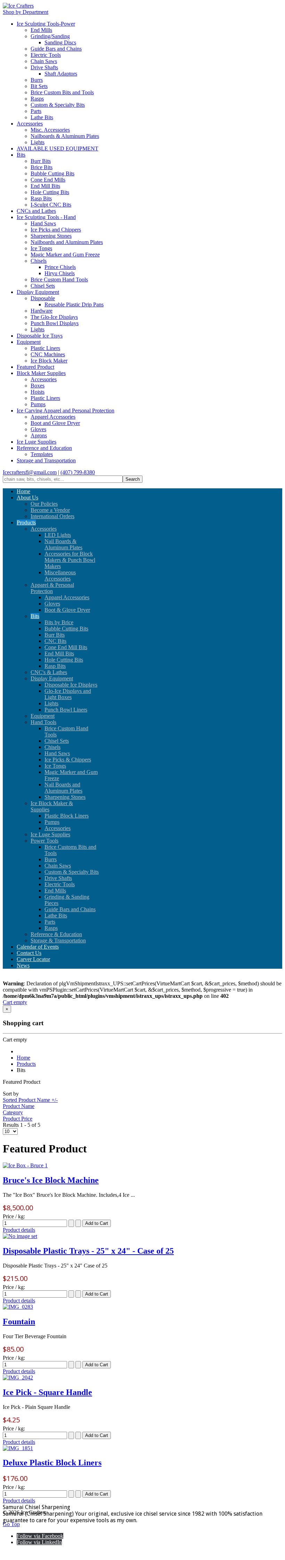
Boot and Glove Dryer (55, 423)
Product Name (18, 1106)
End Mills (41, 30)
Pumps (38, 404)
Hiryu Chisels (59, 273)
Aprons (39, 435)
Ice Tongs (41, 248)
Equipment (29, 342)
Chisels (39, 261)
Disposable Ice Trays (40, 336)
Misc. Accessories (50, 130)
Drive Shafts (44, 67)
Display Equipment (38, 292)
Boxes (37, 386)
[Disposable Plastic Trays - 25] (20, 1236)
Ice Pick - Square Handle (47, 1392)
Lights (37, 142)
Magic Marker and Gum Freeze (65, 255)
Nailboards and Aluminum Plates (67, 242)
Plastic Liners (45, 348)
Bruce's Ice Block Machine (51, 1180)
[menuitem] (23, 491)
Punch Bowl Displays (55, 323)
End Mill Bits (45, 186)
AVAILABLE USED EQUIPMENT (57, 148)
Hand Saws (43, 223)
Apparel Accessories (53, 417)
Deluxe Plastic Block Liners (52, 1462)
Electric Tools (46, 55)
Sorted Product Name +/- (30, 1100)
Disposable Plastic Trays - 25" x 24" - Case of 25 (88, 1250)
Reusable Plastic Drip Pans (74, 304)
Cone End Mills (48, 180)
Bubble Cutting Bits (52, 173)
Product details (19, 1230)
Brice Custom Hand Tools (59, 279)
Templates (42, 454)
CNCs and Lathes (36, 211)
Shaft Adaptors (60, 74)
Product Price (17, 1119)
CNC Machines (48, 354)
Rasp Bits (41, 198)
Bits (21, 155)
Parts (36, 111)
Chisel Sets (43, 286)
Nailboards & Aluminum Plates (65, 136)
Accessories (30, 124)
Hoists (37, 392)
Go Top (11, 1524)
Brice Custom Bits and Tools (62, 92)
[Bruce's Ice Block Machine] (25, 1165)
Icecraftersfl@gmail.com (30, 472)
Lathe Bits (42, 117)
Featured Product (35, 367)
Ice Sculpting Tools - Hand (46, 217)
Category (13, 1112)
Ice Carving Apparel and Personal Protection (65, 410)
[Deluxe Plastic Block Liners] (18, 1448)
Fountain (19, 1321)
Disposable (43, 298)
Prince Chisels (60, 267)
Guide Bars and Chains (56, 49)
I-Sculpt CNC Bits (51, 205)
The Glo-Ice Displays (54, 317)
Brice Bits (41, 167)
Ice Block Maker (49, 361)
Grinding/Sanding (50, 36)
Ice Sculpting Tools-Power (46, 24)
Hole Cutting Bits (50, 192)
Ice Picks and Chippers (56, 230)
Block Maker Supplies (41, 373)
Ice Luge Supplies (36, 442)
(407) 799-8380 (77, 472)
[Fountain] (18, 1307)
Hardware (41, 311)
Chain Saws (44, 61)
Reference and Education (44, 448)
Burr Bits (41, 161)
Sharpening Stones (51, 236)
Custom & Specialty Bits (58, 105)
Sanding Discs (60, 42)
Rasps (37, 99)
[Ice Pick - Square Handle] (18, 1377)
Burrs (37, 80)
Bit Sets (39, 86)
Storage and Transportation (46, 460)
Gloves (38, 429)
